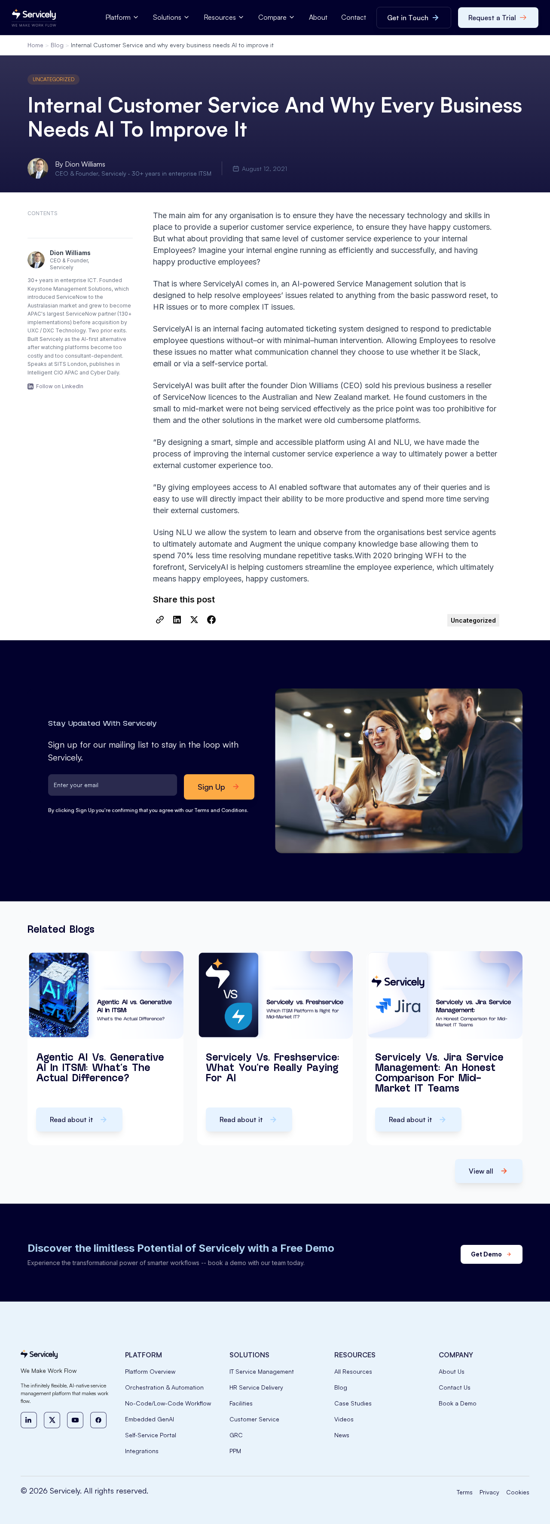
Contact (353, 17)
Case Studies (353, 1403)
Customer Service (254, 1419)
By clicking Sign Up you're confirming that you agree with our (148, 810)
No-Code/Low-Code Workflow (168, 1403)
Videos (344, 1419)
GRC (236, 1435)
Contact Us (455, 1387)
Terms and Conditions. (221, 810)
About (318, 17)
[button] (122, 17)
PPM (235, 1450)
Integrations (142, 1450)
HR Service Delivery (256, 1387)
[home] (34, 17)
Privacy (489, 1492)
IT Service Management (261, 1371)
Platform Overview (150, 1371)
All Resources (353, 1371)
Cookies (517, 1492)
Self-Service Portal (150, 1435)
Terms (465, 1492)
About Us (451, 1371)
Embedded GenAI (149, 1419)
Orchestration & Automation (164, 1387)
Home (35, 45)
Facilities (241, 1403)
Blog (57, 45)
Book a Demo (458, 1403)
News (341, 1435)
